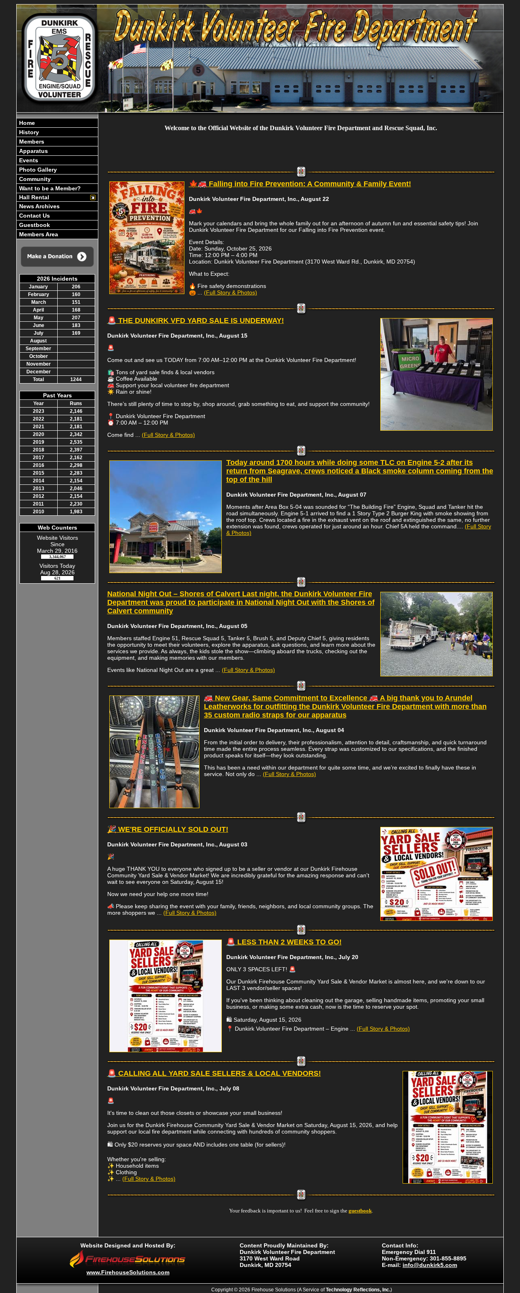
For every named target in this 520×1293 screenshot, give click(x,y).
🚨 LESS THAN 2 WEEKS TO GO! (284, 942)
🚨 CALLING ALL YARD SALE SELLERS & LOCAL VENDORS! (214, 1073)
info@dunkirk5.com (430, 1265)
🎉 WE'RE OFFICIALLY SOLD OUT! (167, 829)
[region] (57, 178)
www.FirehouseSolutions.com (128, 1272)
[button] (53, 197)
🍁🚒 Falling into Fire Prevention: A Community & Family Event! (300, 184)
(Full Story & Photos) (230, 292)
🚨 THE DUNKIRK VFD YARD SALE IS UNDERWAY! (195, 320)
